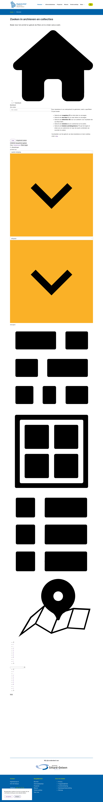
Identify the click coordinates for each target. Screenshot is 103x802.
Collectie (12, 143)
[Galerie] (51, 492)
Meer (81, 4)
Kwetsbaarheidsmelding (65, 788)
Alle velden (13, 107)
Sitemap (60, 790)
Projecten (59, 4)
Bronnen (39, 4)
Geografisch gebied (21, 143)
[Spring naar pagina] (24, 667)
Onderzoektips (74, 4)
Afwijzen (17, 796)
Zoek (13, 140)
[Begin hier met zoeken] (53, 101)
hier (57, 136)
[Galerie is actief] (51, 408)
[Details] (51, 575)
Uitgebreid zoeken (21, 140)
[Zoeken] (90, 4)
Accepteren (8, 796)
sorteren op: (13, 149)
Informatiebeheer (50, 4)
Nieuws (66, 4)
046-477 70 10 (20, 787)
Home (11, 12)
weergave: (13, 324)
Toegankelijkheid (63, 784)
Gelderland (17, 145)
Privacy (60, 781)
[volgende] (13, 663)
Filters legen (24, 145)
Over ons (36, 792)
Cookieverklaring (63, 786)
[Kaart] (51, 640)
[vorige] (13, 642)
